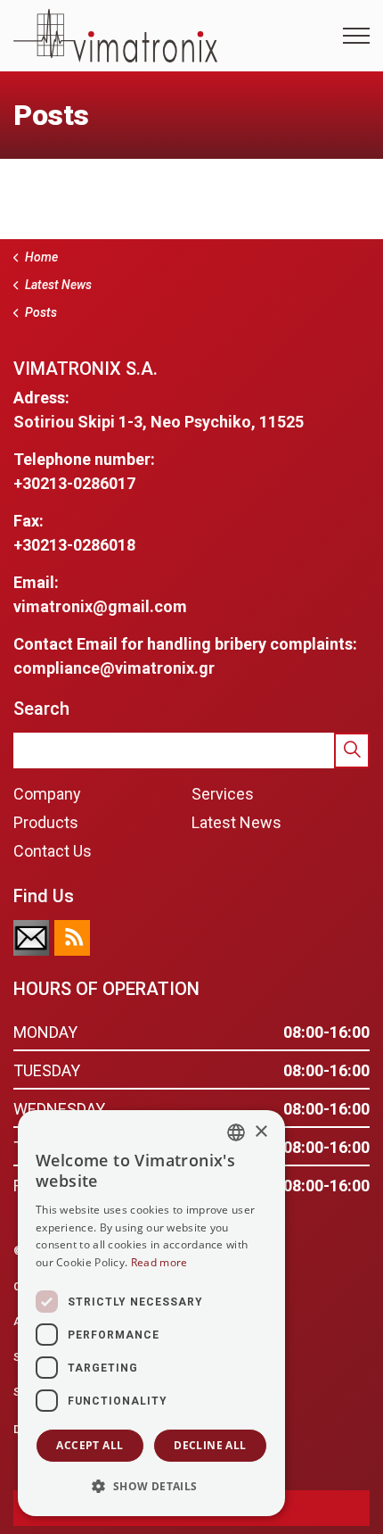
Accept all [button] (89, 1445)
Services (223, 793)
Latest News (236, 822)
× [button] (260, 1132)
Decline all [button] (210, 1445)
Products (45, 822)
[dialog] (151, 1313)
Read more (159, 1262)
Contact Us (52, 851)
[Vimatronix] (115, 35)
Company (47, 793)
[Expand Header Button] (356, 35)
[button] (352, 750)
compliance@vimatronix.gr (114, 668)
